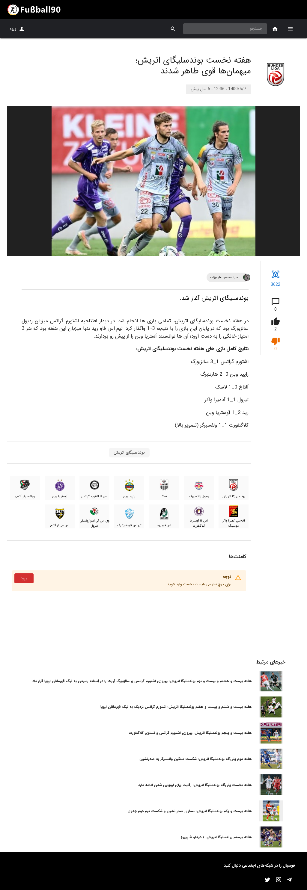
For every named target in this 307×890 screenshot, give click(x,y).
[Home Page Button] (275, 28)
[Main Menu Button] (290, 28)
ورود (13, 29)
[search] (173, 28)
